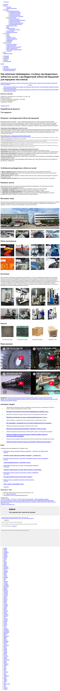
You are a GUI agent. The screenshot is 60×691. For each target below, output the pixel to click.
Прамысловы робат (11, 45)
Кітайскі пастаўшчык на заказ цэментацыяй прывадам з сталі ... (27, 417)
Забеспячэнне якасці (11, 8)
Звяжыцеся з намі (8, 53)
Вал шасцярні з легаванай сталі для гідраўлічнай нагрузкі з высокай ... (29, 423)
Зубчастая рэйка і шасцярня (16, 16)
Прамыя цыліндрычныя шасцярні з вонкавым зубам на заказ (26, 428)
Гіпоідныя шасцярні (14, 19)
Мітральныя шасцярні (14, 21)
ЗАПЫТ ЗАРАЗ (4, 497)
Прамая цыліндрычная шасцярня (45, 500)
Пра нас (5, 5)
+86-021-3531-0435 (11, 494)
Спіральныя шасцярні (14, 13)
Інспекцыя (9, 41)
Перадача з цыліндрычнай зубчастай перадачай (17, 136)
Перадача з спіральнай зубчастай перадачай (36, 501)
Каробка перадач (10, 28)
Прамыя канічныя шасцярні (16, 23)
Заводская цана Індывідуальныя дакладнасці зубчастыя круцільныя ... (29, 442)
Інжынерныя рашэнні (11, 32)
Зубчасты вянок (10, 31)
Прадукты (6, 9)
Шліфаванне (9, 40)
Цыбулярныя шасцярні (15, 12)
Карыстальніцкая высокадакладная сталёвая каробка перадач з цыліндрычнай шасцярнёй (30, 397)
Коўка (7, 35)
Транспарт (9, 50)
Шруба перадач (51, 501)
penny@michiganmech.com (21, 495)
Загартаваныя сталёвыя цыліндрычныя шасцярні (13, 501)
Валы (7, 27)
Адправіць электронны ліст (7, 504)
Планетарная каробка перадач (28, 500)
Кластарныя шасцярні (14, 15)
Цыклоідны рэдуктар (14, 29)
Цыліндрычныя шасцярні (12, 11)
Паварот (8, 36)
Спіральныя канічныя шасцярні (17, 20)
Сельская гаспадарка (11, 44)
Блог (5, 52)
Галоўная (6, 4)
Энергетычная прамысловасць (14, 49)
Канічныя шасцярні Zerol (15, 24)
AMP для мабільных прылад (41, 499)
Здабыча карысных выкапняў (13, 46)
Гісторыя (8, 7)
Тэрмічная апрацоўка (11, 39)
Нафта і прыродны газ (11, 48)
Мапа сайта (31, 499)
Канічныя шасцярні (11, 17)
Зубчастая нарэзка (10, 37)
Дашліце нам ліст (5, 105)
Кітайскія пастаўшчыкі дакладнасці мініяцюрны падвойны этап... (27, 411)
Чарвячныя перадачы (11, 25)
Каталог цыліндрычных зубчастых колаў (11, 500)
